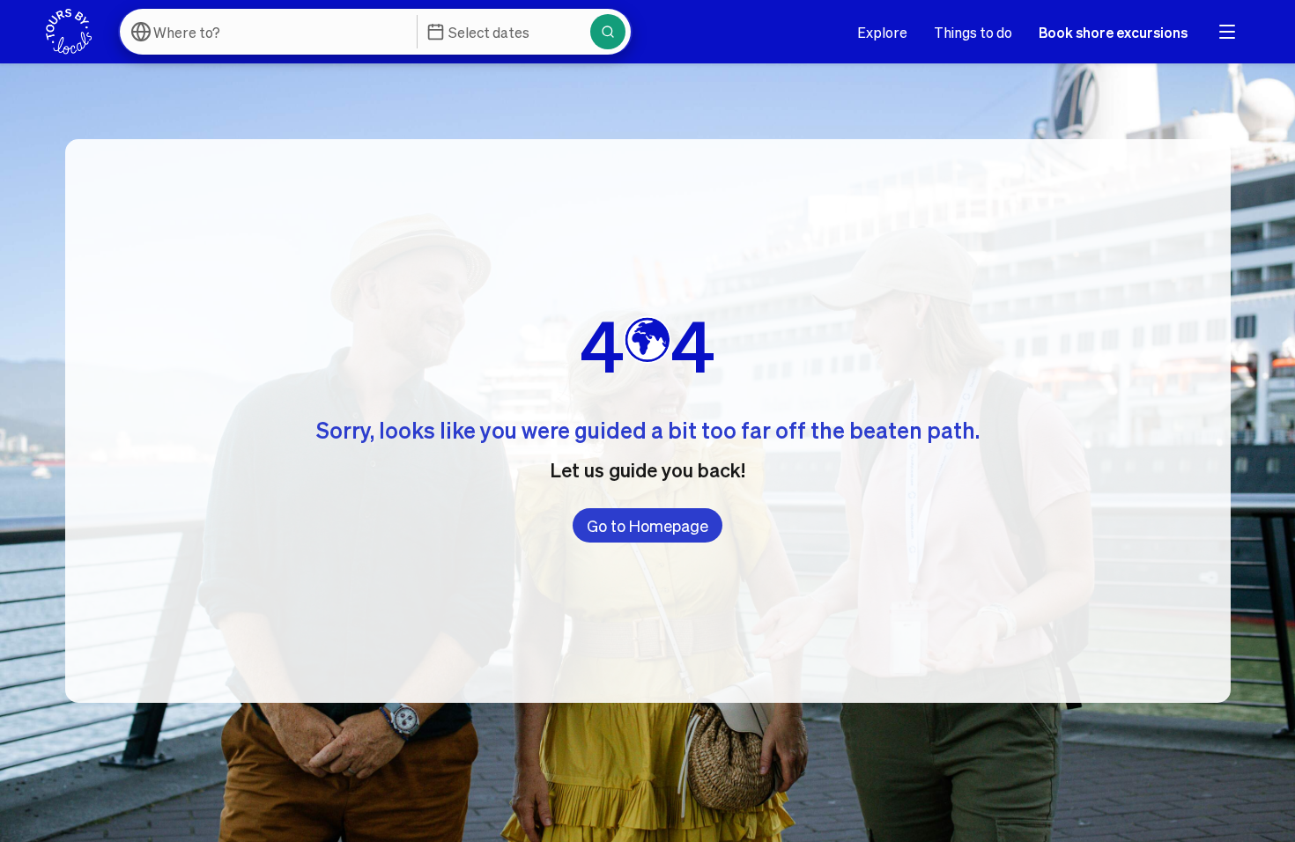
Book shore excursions (1113, 32)
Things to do (973, 32)
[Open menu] (1227, 32)
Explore (882, 32)
